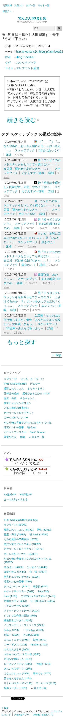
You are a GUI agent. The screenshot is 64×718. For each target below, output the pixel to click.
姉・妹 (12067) (38, 571)
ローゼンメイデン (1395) (18, 663)
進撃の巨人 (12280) (15, 571)
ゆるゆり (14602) (13, 567)
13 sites (19, 332)
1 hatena (28, 228)
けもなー (35, 383)
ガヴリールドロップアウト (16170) (23, 548)
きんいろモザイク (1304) (18, 668)
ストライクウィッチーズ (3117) (21, 610)
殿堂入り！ (8, 11)
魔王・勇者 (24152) (15, 534)
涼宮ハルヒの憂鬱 (14, 427)
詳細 (8, 154)
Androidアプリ (21, 714)
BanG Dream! (37, 432)
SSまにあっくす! (49, 150)
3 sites (55, 228)
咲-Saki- (31, 427)
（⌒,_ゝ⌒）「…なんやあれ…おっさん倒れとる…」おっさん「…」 (32, 146)
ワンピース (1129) (46, 683)
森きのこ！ (48, 242)
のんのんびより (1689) (17, 649)
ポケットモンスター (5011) (19, 591)
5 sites (53, 213)
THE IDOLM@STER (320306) (21, 519)
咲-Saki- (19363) (39, 534)
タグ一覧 (30, 5)
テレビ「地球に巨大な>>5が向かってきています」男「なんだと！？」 (32, 238)
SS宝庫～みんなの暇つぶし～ (25, 328)
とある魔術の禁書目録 (16, 407)
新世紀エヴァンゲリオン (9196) (21, 576)
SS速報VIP (10, 494)
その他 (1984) (31, 634)
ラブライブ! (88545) (15, 524)
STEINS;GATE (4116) (43, 600)
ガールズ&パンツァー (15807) (21, 553)
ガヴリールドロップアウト (19, 412)
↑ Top (56, 355)
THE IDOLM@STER (15, 383)
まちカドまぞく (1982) (17, 639)
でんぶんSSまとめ (32, 18)
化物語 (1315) (43, 663)
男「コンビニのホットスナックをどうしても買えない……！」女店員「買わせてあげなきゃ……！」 (32, 164)
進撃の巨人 (10, 437)
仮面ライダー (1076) (15, 688)
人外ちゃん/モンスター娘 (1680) (22, 654)
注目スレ (19, 5)
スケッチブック (25, 150)
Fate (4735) (10, 596)
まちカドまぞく (36, 388)
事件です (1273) (42, 673)
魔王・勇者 (10, 398)
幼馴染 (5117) (40, 586)
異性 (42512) (44, 529)
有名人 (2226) (12, 630)
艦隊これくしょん (14, 388)
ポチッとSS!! (27, 213)
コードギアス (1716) (15, 644)
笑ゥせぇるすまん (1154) (18, 678)
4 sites (19, 154)
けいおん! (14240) (37, 567)
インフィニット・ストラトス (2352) (24, 625)
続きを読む (21, 120)
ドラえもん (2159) (33, 630)
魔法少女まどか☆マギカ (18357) (22, 544)
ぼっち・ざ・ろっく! (32, 378)
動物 (22, 437)
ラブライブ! (10, 378)
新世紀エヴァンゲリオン (17, 403)
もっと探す (21, 342)
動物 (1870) (39, 639)
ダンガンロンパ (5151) (17, 586)
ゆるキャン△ (27, 398)
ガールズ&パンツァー (16, 417)
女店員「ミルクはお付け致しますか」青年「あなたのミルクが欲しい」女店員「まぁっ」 (32, 320)
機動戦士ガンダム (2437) (18, 620)
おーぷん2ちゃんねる (16, 499)
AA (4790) (43, 591)
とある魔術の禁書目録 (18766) (21, 539)
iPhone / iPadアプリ (43, 714)
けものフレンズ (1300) (17, 673)
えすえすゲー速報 (33, 172)
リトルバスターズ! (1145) (18, 683)
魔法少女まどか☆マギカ (36, 393)
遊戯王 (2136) (12, 634)
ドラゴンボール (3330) (17, 605)
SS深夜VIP (26, 494)
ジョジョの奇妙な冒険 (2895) (20, 615)
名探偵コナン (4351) (15, 600)
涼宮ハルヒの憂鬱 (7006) (18, 581)
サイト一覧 (43, 5)
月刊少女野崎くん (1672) (18, 659)
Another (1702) (39, 644)
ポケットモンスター (15, 432)
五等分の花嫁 (11, 393)
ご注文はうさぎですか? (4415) (38, 596)
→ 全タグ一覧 (36, 437)
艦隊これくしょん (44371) (18, 529)
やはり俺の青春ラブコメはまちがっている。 (29, 422)
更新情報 (7, 5)
